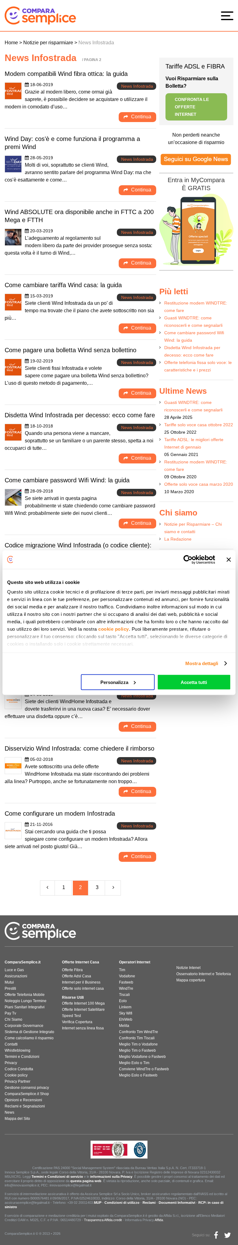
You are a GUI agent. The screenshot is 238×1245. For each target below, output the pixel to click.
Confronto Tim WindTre (138, 1032)
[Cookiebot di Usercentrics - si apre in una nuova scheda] (188, 559)
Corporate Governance (24, 1026)
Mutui (9, 982)
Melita (124, 1026)
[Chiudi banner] (229, 559)
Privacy (11, 1063)
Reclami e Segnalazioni (25, 1106)
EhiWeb (125, 1019)
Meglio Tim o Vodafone (138, 1044)
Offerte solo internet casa (83, 988)
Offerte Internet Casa (80, 962)
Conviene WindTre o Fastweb (144, 1069)
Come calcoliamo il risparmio (29, 1038)
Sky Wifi (125, 1013)
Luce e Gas (14, 970)
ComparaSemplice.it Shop (27, 1094)
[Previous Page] (47, 888)
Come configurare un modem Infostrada (60, 813)
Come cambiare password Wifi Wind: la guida (67, 480)
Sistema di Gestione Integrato (29, 1032)
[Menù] (228, 15)
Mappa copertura (190, 980)
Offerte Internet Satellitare (83, 1009)
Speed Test (71, 1016)
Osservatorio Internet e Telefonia (203, 974)
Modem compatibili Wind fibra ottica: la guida (66, 73)
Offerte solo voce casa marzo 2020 (198, 484)
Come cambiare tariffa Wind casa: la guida (63, 285)
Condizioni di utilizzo (121, 1202)
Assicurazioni (16, 976)
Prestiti (10, 988)
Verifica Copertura (77, 1022)
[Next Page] (113, 888)
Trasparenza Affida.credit (103, 1220)
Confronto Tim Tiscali (137, 1038)
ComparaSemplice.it (23, 962)
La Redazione (178, 539)
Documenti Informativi (177, 1202)
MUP (97, 1202)
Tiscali (124, 995)
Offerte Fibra (72, 970)
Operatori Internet (134, 962)
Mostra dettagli (201, 663)
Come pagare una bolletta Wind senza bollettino (70, 350)
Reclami (149, 1202)
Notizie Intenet (188, 968)
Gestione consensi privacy (27, 1087)
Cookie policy (16, 1075)
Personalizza (114, 682)
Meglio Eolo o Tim (134, 1063)
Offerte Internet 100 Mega (83, 1003)
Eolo (123, 1001)
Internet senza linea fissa (83, 1028)
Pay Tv (10, 1013)
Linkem (125, 1007)
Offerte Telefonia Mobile (25, 995)
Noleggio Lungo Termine (25, 1001)
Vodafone (127, 976)
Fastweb (126, 982)
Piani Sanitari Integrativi (25, 1007)
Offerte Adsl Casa (76, 976)
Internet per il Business (81, 982)
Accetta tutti (194, 682)
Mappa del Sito (17, 1118)
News (9, 1112)
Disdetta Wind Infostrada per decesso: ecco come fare (80, 415)
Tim (122, 970)
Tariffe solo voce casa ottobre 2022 (198, 424)
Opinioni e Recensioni (23, 1100)
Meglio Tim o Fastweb (137, 1050)
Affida (159, 1220)
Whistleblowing (17, 1050)
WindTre (126, 988)
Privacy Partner (17, 1081)
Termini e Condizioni (22, 1056)
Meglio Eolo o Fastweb (138, 1075)
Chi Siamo (13, 1019)
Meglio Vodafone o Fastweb (142, 1056)
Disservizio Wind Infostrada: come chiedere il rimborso (79, 748)
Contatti (11, 1044)
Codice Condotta (19, 1069)
